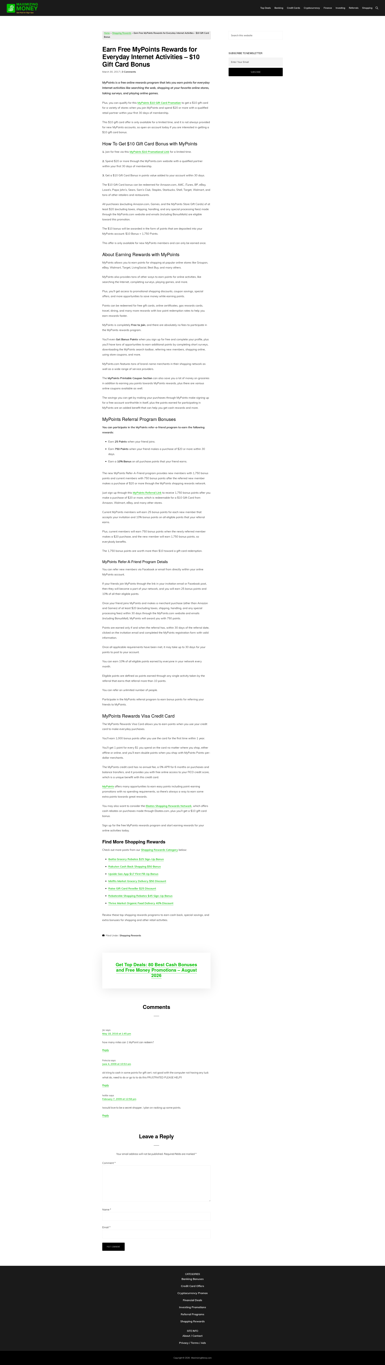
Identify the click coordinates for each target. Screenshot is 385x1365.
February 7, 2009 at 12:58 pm (119, 1098)
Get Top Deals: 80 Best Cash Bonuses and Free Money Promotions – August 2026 (156, 969)
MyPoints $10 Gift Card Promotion (159, 102)
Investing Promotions (192, 1307)
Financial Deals (192, 1300)
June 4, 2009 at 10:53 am (116, 1063)
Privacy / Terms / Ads (192, 1343)
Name (106, 1209)
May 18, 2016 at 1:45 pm (116, 1033)
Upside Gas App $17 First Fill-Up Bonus (133, 874)
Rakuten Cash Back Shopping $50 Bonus (134, 866)
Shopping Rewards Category (159, 850)
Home (107, 33)
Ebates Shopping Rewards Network (169, 806)
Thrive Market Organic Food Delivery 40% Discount (140, 903)
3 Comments (129, 71)
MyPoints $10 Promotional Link (149, 151)
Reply (105, 1050)
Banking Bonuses (193, 1279)
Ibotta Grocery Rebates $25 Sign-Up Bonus (136, 859)
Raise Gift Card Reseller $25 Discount (132, 888)
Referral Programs (192, 1314)
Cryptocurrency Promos (192, 1293)
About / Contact (192, 1335)
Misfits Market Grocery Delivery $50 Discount (137, 881)
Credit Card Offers (192, 1286)
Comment (109, 1162)
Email (106, 1227)
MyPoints (108, 786)
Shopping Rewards (121, 33)
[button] (377, 8)
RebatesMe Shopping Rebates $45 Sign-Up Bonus (140, 896)
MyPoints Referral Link (147, 492)
